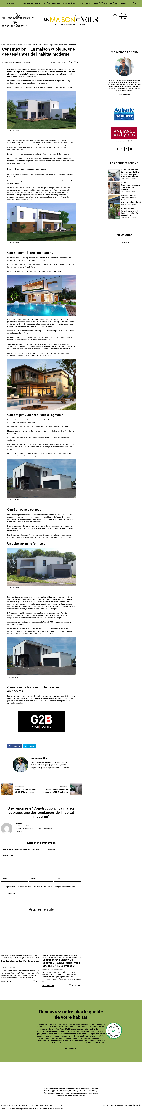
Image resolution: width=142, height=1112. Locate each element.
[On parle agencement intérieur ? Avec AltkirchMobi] (59, 1069)
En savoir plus (6, 981)
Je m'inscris (124, 242)
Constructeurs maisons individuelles (19, 62)
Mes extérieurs (85, 3)
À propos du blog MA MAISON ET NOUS (18, 18)
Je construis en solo (56, 957)
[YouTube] (125, 18)
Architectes (29, 45)
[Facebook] (121, 14)
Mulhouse (84, 1093)
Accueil (3, 45)
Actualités (5, 1106)
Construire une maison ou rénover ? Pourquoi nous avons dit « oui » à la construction (61, 962)
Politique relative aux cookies (51, 1109)
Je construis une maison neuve (29, 3)
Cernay (90, 1093)
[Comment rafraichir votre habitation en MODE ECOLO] (106, 1069)
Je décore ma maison (52, 3)
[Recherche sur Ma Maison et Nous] (114, 16)
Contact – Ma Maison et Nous (15, 26)
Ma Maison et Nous (42, 1106)
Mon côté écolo (100, 3)
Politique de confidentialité (27, 1109)
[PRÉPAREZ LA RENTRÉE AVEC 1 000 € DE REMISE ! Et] (130, 1069)
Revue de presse (56, 1106)
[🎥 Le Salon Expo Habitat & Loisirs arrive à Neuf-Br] (35, 1069)
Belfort (82, 1095)
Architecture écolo (27, 955)
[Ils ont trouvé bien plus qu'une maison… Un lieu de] (83, 1069)
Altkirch (95, 1093)
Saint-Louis (60, 1095)
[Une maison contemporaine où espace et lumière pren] (11, 1069)
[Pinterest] (121, 18)
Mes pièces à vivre (70, 3)
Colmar (78, 1093)
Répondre (19, 831)
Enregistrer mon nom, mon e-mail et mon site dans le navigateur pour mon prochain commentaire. (39, 887)
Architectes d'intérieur (15, 955)
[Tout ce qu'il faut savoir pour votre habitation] (20, 935)
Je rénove (10, 3)
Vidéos (133, 3)
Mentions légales (8, 1109)
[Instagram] (125, 14)
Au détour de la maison (119, 3)
